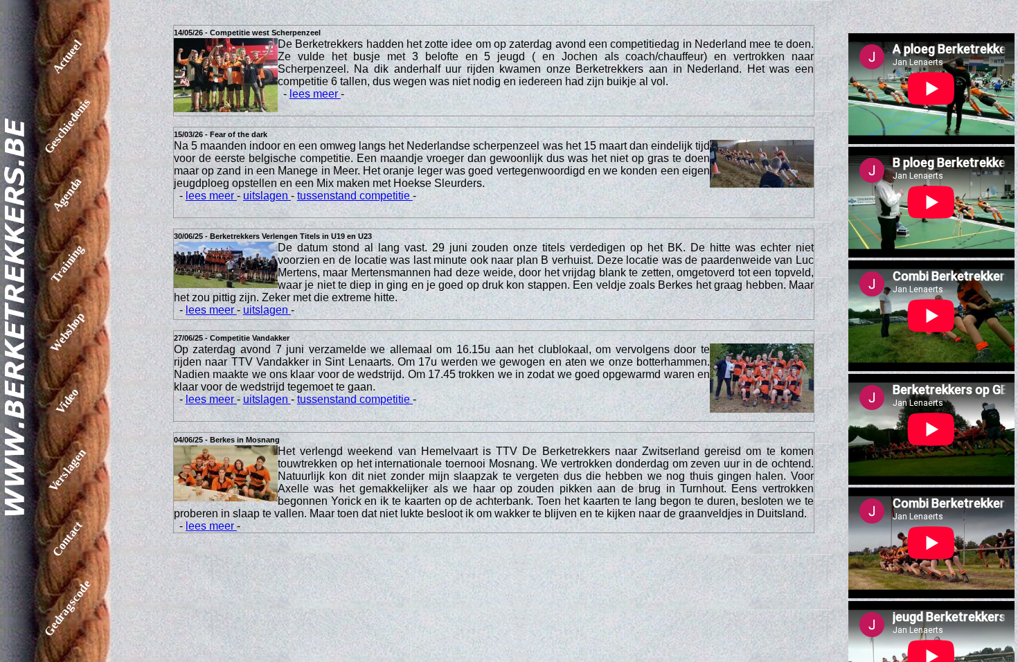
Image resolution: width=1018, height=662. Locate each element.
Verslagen (67, 470)
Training (67, 263)
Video (67, 401)
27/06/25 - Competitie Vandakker (231, 338)
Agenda (67, 194)
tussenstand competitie (355, 196)
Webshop (67, 332)
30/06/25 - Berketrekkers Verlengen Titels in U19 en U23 (273, 236)
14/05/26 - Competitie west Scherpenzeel (247, 32)
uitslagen (267, 196)
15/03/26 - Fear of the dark (220, 134)
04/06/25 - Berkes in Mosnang (227, 440)
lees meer (315, 94)
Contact (67, 539)
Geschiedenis (67, 126)
